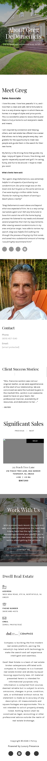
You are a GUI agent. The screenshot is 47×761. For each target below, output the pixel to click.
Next (31, 431)
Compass (22, 668)
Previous (19, 431)
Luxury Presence (30, 746)
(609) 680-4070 (10, 611)
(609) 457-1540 (9, 338)
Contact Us (23, 550)
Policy (34, 741)
